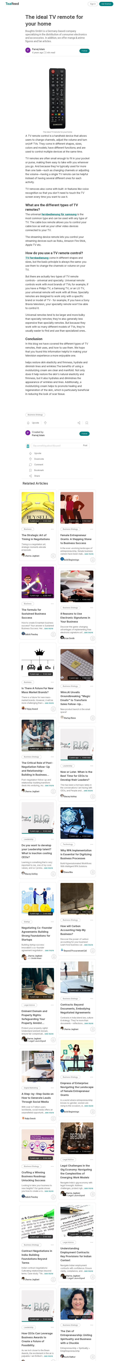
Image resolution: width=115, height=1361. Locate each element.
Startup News (70, 718)
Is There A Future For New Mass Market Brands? (37, 690)
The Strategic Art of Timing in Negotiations (36, 537)
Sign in (93, 4)
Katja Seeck (30, 1118)
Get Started (106, 4)
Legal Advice (68, 1159)
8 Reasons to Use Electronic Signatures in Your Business (75, 617)
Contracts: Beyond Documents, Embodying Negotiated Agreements (75, 1008)
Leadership (67, 766)
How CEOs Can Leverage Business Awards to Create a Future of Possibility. (37, 1339)
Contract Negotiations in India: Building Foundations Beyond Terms (37, 1256)
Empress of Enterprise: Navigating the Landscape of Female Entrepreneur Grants (76, 1089)
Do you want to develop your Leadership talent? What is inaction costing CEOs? (37, 851)
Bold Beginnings (71, 560)
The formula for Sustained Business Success (34, 613)
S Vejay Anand (31, 709)
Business (28, 529)
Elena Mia (68, 872)
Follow (84, 51)
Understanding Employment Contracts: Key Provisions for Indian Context (75, 1254)
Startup (27, 922)
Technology (68, 844)
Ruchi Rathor (70, 1357)
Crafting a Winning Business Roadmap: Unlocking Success (34, 1176)
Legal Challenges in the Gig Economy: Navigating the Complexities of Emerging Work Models (76, 1171)
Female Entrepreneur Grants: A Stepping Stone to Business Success (75, 539)
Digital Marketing (31, 1088)
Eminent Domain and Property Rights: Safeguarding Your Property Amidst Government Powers (34, 1017)
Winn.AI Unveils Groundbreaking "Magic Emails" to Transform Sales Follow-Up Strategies (75, 698)
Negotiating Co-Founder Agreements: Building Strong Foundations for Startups (37, 933)
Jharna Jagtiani (71, 1029)
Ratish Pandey (31, 634)
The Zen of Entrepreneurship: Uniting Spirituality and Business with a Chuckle (76, 1337)
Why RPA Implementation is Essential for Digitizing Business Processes (76, 854)
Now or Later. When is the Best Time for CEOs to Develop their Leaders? (76, 775)
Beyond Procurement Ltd (75, 951)
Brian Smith (69, 638)
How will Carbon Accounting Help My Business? (73, 930)
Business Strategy (35, 415)
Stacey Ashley (70, 796)
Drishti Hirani (36, 958)
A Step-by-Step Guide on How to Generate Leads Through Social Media (38, 1097)
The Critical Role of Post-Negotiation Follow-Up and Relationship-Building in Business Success (37, 769)
